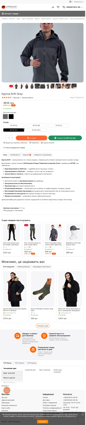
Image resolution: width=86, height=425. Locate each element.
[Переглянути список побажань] (58, 7)
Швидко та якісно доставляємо (29, 335)
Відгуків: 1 (17, 97)
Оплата (45, 397)
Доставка (46, 400)
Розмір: (6, 122)
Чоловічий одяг (9, 368)
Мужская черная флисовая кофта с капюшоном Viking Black (69, 309)
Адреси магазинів (8, 400)
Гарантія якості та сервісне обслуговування (59, 335)
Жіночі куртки (9, 378)
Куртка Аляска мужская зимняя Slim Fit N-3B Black (14, 309)
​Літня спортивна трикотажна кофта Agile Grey (53, 244)
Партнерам (6, 403)
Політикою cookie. (40, 418)
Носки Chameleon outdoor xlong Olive (42, 309)
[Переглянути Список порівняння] (53, 7)
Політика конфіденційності (52, 408)
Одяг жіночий (9, 373)
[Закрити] (82, 417)
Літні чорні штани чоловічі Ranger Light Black (11, 244)
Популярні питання (49, 405)
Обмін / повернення (50, 403)
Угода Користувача (50, 410)
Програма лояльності (9, 405)
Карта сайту (6, 408)
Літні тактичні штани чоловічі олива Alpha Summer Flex (32, 244)
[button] (34, 143)
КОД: (72, 97)
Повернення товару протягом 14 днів (46, 348)
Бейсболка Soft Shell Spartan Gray (73, 244)
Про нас (4, 397)
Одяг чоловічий (44, 370)
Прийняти (42, 421)
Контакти (5, 410)
